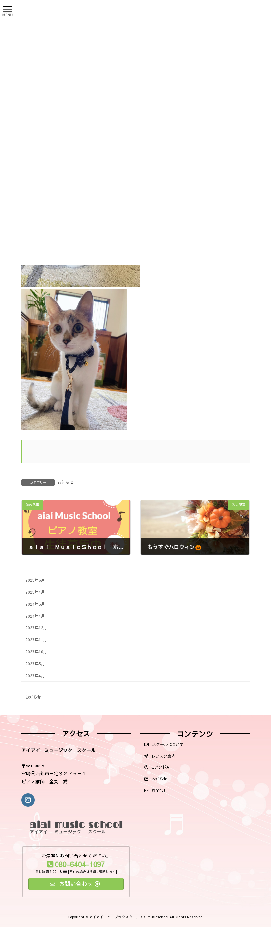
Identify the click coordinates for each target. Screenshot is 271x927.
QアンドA (159, 767)
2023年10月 (36, 651)
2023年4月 (35, 675)
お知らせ (66, 482)
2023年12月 (36, 627)
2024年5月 (35, 604)
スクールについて (167, 744)
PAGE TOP (251, 907)
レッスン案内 (162, 756)
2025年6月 (35, 579)
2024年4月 (35, 616)
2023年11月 (36, 639)
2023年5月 (35, 663)
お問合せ (158, 790)
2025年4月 (35, 592)
